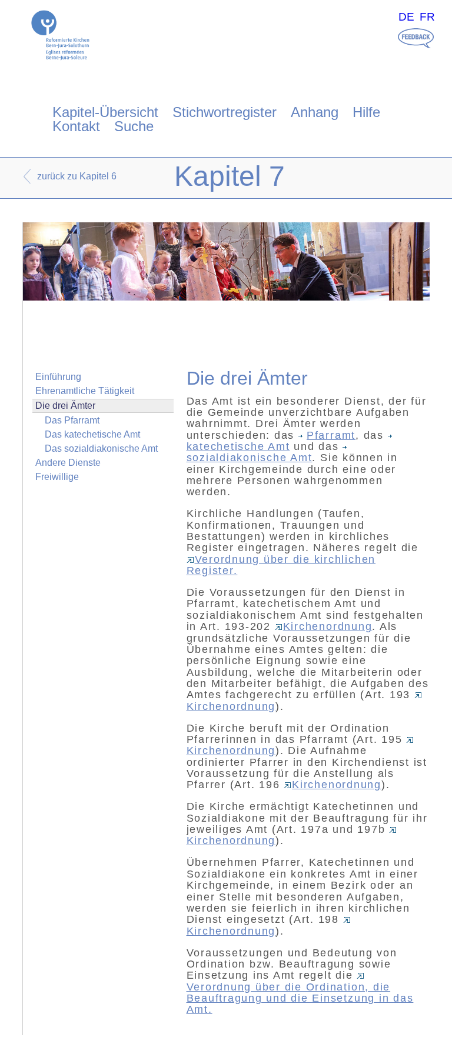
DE (406, 17)
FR (427, 17)
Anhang (314, 112)
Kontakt (76, 126)
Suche (134, 126)
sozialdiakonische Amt (250, 457)
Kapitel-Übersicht (105, 112)
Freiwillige (57, 477)
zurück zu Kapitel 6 (77, 176)
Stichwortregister (224, 112)
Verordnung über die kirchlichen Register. (281, 564)
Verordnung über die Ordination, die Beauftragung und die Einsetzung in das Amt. (300, 998)
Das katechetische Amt (92, 434)
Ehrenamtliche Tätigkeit (84, 391)
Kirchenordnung (328, 626)
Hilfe (366, 112)
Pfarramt (331, 435)
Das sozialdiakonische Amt (101, 448)
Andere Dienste (68, 463)
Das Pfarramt (72, 420)
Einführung (58, 377)
